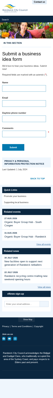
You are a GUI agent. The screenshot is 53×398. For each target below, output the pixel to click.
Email (5, 97)
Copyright (38, 326)
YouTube (10, 339)
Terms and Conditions (21, 326)
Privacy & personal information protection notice (24, 162)
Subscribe (44, 304)
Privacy (5, 326)
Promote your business (15, 196)
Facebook (4, 339)
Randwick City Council (15, 8)
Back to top (37, 179)
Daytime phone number (14, 113)
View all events (43, 244)
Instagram (16, 339)
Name (5, 82)
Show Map (27, 319)
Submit (48, 19)
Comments (25, 128)
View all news (44, 287)
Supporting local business (16, 202)
